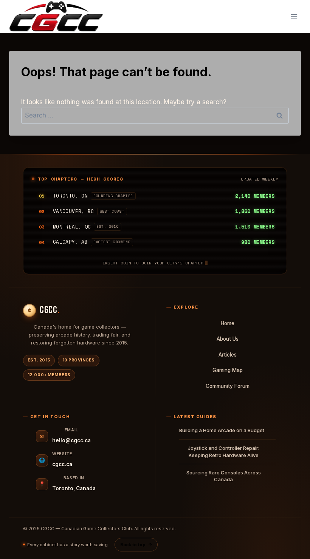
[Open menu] (294, 16)
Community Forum (228, 386)
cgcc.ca (62, 464)
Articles (228, 355)
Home (227, 323)
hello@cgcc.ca (71, 440)
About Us (228, 339)
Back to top (136, 544)
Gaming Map (227, 370)
